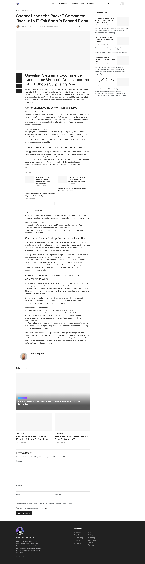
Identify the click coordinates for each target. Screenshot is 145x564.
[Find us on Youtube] (115, 3)
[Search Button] (128, 3)
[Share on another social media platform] (19, 91)
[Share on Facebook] (19, 75)
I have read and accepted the (33, 508)
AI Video (91, 532)
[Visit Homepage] (18, 3)
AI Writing (91, 538)
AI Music (77, 540)
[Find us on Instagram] (112, 3)
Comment (20, 461)
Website (58, 494)
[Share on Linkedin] (19, 86)
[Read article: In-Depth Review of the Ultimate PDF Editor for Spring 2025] (72, 422)
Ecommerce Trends (78, 4)
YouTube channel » (22, 557)
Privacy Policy (43, 508)
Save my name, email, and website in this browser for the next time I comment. (45, 503)
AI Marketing (78, 538)
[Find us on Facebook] (105, 3)
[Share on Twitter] (19, 80)
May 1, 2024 (40, 26)
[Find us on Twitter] (108, 3)
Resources (90, 4)
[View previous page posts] (55, 203)
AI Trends (77, 543)
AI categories (62, 4)
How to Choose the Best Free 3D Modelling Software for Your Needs (76, 179)
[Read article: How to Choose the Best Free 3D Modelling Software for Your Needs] (62, 179)
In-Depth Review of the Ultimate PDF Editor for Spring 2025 (105, 59)
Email (18, 494)
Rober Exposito (27, 26)
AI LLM (76, 535)
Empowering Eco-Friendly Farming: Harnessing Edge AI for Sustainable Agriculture (104, 81)
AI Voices (91, 535)
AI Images (77, 532)
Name (19, 486)
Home (53, 4)
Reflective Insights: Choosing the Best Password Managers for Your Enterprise (44, 180)
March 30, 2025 (41, 185)
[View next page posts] (59, 203)
